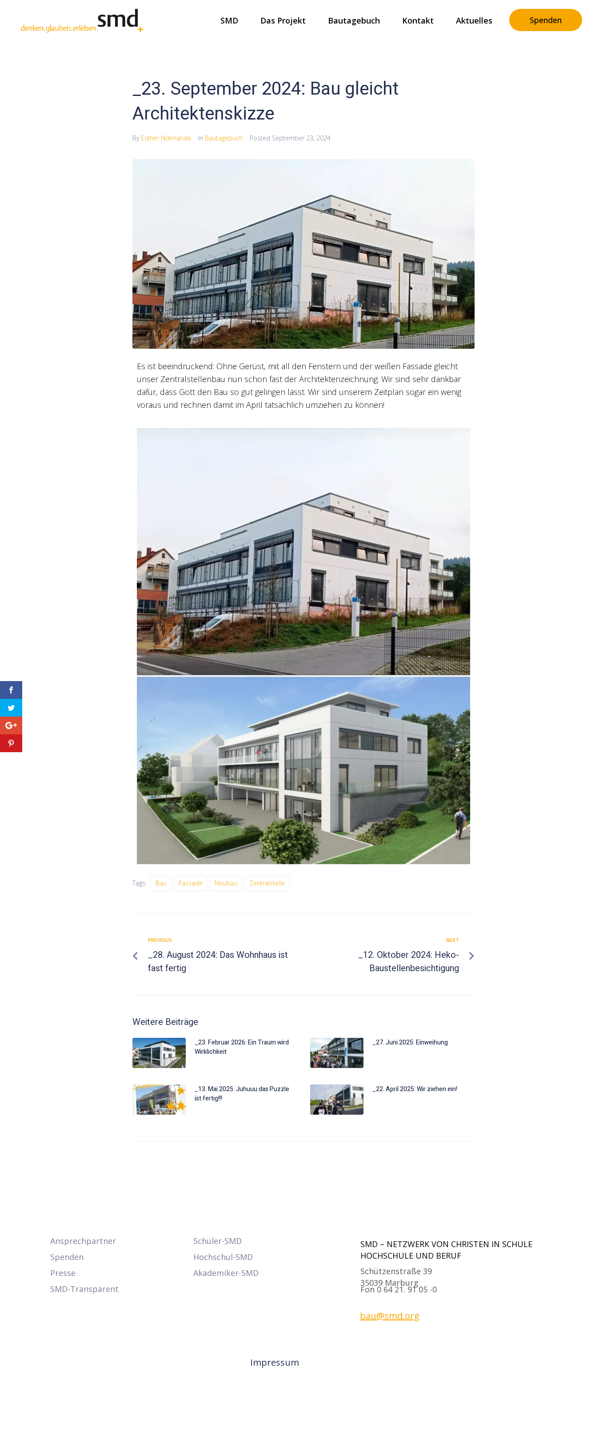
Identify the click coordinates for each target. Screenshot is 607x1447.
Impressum (274, 1362)
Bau (161, 883)
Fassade (191, 883)
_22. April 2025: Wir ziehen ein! (414, 1089)
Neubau (226, 883)
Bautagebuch (224, 138)
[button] (398, 1289)
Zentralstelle (267, 883)
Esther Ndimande (166, 138)
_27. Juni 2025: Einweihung (410, 1042)
